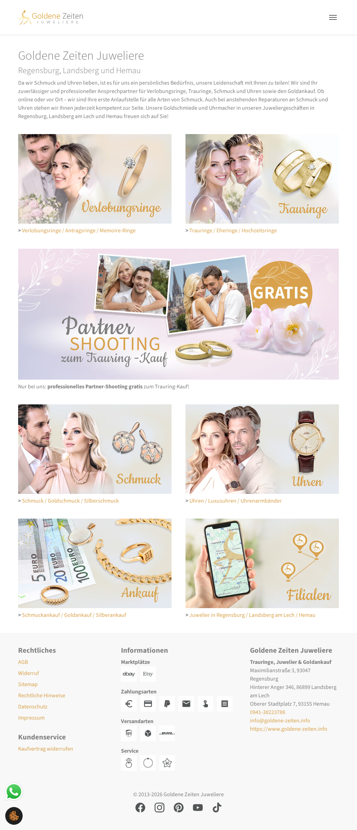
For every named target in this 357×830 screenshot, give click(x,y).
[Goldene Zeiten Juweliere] (50, 17)
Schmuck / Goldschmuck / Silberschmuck (70, 501)
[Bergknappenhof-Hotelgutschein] (168, 763)
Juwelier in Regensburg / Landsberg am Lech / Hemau (252, 615)
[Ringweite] (130, 763)
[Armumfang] (149, 763)
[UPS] (130, 733)
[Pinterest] (179, 807)
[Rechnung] (188, 703)
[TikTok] (217, 807)
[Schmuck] (95, 449)
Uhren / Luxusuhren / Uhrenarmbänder (235, 501)
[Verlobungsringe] (95, 179)
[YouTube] (198, 807)
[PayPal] (168, 703)
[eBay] (130, 674)
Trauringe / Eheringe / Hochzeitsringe (233, 230)
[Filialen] (262, 563)
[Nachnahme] (207, 703)
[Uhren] (262, 449)
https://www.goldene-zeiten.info (288, 729)
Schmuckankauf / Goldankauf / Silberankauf (74, 615)
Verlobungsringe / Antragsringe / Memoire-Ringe (79, 230)
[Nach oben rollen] (341, 814)
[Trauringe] (262, 179)
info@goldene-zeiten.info (280, 720)
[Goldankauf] (95, 563)
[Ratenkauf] (226, 703)
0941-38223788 (267, 712)
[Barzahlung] (130, 703)
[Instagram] (159, 807)
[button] (14, 815)
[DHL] (168, 733)
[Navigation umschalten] (333, 17)
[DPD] (149, 733)
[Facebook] (140, 807)
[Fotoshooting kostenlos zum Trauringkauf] (178, 314)
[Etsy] (149, 674)
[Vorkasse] (149, 703)
